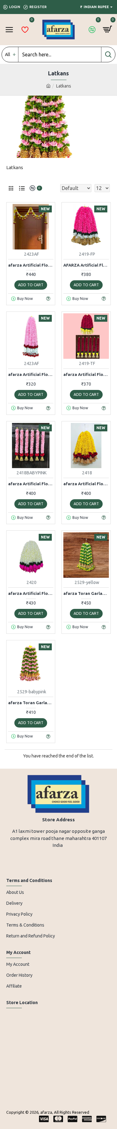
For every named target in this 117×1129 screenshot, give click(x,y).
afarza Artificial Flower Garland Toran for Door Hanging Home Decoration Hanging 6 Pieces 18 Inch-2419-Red (86, 374)
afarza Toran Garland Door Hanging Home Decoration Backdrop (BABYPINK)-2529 (30, 702)
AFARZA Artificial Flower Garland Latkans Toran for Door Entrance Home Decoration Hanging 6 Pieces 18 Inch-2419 (86, 265)
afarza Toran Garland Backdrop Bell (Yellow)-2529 (86, 593)
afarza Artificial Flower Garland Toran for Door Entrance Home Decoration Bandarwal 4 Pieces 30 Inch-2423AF (30, 374)
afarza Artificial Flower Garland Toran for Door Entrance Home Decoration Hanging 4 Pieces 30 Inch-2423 (30, 265)
